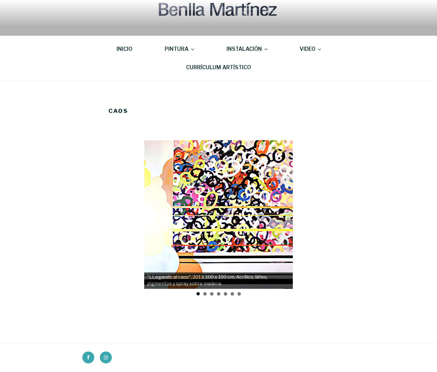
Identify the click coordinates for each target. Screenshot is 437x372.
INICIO (124, 49)
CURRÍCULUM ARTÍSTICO (218, 67)
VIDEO (307, 49)
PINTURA (176, 49)
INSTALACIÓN (244, 49)
